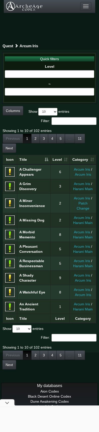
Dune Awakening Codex (49, 401)
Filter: (45, 121)
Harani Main (83, 189)
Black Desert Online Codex (49, 396)
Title (23, 159)
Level (49, 66)
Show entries (48, 111)
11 (80, 139)
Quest (8, 46)
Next (9, 148)
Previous (13, 139)
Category (80, 159)
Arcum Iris (29, 46)
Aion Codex (49, 391)
